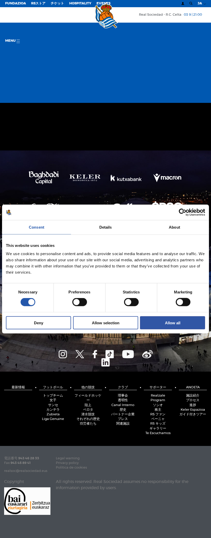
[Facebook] (95, 353)
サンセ (53, 405)
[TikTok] (110, 353)
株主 (158, 409)
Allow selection (105, 322)
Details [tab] (105, 227)
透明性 (123, 400)
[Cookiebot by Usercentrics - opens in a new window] (182, 212)
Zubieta (53, 414)
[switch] (79, 302)
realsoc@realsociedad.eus (25, 471)
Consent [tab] (36, 227)
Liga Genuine (53, 419)
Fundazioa (15, 3)
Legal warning (68, 458)
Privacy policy (67, 463)
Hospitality (80, 3)
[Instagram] (63, 353)
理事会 (123, 395)
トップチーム (53, 395)
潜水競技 (88, 414)
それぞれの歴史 (88, 419)
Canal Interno (122, 405)
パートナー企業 (123, 414)
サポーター (158, 387)
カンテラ (53, 409)
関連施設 (123, 423)
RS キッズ (157, 423)
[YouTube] (128, 353)
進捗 (192, 405)
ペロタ (88, 409)
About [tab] (174, 227)
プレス (123, 419)
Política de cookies (71, 467)
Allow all (172, 322)
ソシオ (158, 405)
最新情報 (18, 387)
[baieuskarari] (27, 501)
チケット (57, 3)
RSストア (38, 3)
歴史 (123, 409)
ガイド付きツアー (192, 414)
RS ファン (157, 414)
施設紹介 (192, 395)
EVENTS (103, 3)
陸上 (88, 405)
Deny (38, 322)
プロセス (192, 400)
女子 (53, 400)
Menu (10, 40)
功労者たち (88, 423)
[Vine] (147, 353)
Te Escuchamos (158, 433)
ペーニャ (158, 419)
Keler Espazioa (193, 409)
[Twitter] (79, 353)
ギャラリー (158, 428)
